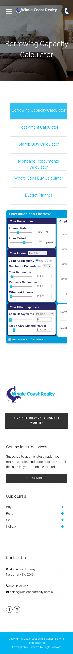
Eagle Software (52, 647)
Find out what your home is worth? (36, 420)
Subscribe (35, 478)
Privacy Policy (20, 647)
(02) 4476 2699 (19, 586)
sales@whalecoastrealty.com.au (32, 592)
